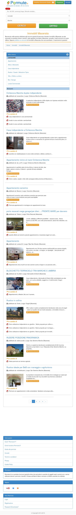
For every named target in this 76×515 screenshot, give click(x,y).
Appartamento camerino (17, 187)
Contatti (7, 453)
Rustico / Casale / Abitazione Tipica (18, 72)
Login (6, 499)
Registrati (60, 2)
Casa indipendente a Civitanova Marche (24, 130)
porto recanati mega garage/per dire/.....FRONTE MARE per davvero (36, 211)
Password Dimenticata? (12, 507)
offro (53, 26)
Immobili (14, 45)
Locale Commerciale (14, 83)
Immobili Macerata (24, 45)
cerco (22, 25)
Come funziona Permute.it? (13, 445)
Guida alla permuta (10, 449)
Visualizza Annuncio (33, 104)
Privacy (7, 461)
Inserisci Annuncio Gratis (42, 2)
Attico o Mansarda (13, 65)
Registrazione (9, 503)
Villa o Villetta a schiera (15, 76)
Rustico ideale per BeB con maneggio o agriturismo (29, 367)
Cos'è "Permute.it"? (10, 442)
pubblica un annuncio (20, 40)
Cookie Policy (9, 464)
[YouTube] (8, 488)
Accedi (68, 2)
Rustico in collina (14, 300)
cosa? (8, 9)
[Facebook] (13, 488)
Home (8, 45)
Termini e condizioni (10, 457)
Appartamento (12, 61)
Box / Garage (12, 80)
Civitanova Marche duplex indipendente (24, 92)
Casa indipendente (13, 68)
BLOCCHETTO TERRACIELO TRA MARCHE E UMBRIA (31, 270)
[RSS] (18, 488)
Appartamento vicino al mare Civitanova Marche (27, 159)
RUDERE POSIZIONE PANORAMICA (22, 337)
